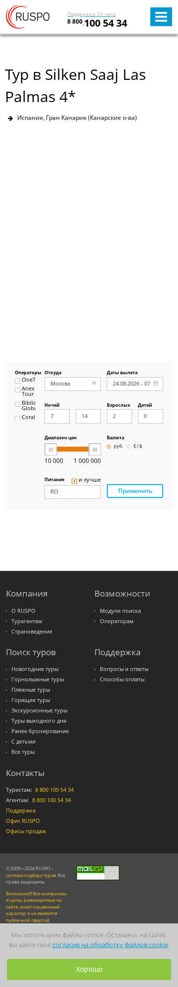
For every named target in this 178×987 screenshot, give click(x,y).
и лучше (90, 480)
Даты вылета (122, 373)
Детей (145, 405)
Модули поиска (120, 610)
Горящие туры (30, 700)
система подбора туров (31, 875)
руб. (118, 446)
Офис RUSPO (23, 820)
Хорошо (89, 969)
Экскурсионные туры (39, 710)
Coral (28, 418)
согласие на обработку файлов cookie (110, 945)
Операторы (25, 373)
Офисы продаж (26, 831)
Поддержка (21, 810)
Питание (54, 480)
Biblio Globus (29, 406)
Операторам (117, 621)
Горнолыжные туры (37, 679)
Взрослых (118, 405)
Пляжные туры (30, 689)
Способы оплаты (122, 679)
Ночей (51, 405)
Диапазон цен (60, 438)
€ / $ (138, 446)
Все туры (23, 751)
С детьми (23, 741)
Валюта (115, 438)
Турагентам (26, 621)
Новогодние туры (34, 669)
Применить (135, 491)
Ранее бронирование (40, 731)
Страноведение (31, 631)
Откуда (52, 373)
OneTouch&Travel (29, 380)
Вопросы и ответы (124, 669)
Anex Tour (28, 391)
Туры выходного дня (38, 720)
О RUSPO (23, 610)
